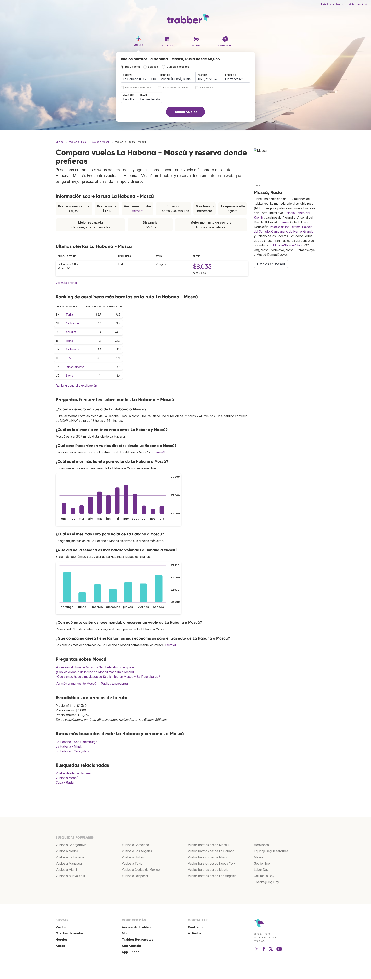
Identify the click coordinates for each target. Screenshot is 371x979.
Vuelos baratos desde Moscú (208, 845)
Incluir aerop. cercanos (138, 87)
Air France (72, 323)
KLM (68, 358)
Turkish (70, 314)
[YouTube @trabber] (278, 951)
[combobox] (139, 77)
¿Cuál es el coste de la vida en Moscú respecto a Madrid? (95, 672)
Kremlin (283, 222)
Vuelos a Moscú (67, 778)
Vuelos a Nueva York (70, 876)
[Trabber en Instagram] (257, 951)
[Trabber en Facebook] (264, 951)
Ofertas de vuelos (69, 933)
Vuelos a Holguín (133, 857)
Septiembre (262, 863)
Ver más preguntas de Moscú (76, 683)
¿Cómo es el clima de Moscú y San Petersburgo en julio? (95, 667)
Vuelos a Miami (66, 870)
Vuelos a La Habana (70, 857)
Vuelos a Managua (69, 863)
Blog (125, 933)
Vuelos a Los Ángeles (137, 851)
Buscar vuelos (185, 112)
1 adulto (128, 99)
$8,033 (202, 266)
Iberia (69, 340)
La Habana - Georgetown (73, 751)
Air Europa (72, 349)
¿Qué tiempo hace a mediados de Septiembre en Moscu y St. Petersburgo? (108, 676)
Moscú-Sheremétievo (288, 245)
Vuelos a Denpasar (135, 876)
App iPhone (130, 952)
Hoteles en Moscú (271, 264)
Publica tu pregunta (114, 683)
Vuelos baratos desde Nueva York (211, 863)
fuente (257, 185)
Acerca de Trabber (136, 927)
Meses (258, 857)
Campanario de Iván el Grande (292, 231)
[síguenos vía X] (271, 951)
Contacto (195, 927)
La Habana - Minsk (69, 746)
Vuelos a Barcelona (135, 845)
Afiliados (194, 933)
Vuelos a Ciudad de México (141, 870)
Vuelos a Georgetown (71, 845)
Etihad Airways (75, 366)
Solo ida (153, 66)
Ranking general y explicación (76, 385)
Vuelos (61, 927)
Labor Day (261, 870)
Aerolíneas (261, 845)
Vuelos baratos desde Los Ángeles (212, 876)
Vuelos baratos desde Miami (207, 857)
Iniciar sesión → (357, 4)
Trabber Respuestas (137, 939)
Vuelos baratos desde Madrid (208, 870)
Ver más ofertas (67, 283)
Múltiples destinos (177, 66)
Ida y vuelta (132, 66)
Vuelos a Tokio (132, 863)
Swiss (69, 375)
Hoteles (62, 939)
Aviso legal (260, 940)
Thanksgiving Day (266, 882)
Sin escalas (206, 87)
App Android (131, 946)
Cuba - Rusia (65, 782)
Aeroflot (137, 211)
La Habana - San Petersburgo (76, 742)
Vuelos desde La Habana (73, 773)
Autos (60, 946)
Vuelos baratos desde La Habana (211, 851)
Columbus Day (264, 876)
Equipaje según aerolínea (271, 851)
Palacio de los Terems (285, 227)
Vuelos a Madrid (67, 851)
